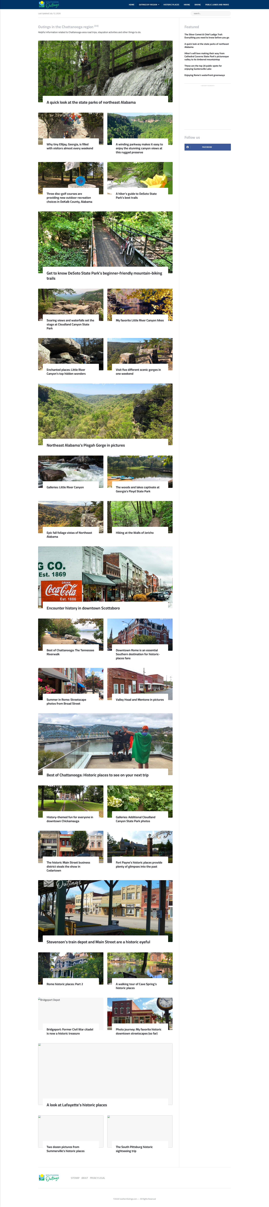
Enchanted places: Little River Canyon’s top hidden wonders (66, 371)
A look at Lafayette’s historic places (77, 1105)
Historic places (171, 4)
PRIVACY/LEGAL (97, 1178)
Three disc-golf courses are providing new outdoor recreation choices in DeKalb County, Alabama (70, 197)
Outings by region (148, 4)
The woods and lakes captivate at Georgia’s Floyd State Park (137, 489)
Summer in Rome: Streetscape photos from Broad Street (66, 701)
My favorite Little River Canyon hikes (140, 320)
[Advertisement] (208, 105)
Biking (198, 4)
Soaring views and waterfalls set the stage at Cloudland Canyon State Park (70, 324)
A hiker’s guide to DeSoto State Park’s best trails (136, 195)
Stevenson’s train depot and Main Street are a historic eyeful (98, 942)
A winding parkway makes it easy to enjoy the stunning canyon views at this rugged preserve (139, 148)
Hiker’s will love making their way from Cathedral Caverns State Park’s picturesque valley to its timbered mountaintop (207, 56)
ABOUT (84, 1178)
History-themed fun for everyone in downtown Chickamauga (70, 819)
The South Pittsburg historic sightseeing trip (134, 1149)
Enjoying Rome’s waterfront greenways (205, 75)
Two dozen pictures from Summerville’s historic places (65, 1149)
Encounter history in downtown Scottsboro (83, 608)
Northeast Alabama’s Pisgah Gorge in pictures (86, 445)
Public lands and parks (217, 4)
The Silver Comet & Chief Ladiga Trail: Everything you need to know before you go (207, 36)
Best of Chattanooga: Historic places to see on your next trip (98, 775)
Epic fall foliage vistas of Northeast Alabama (69, 534)
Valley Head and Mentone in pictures (140, 699)
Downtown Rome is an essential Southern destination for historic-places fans (138, 654)
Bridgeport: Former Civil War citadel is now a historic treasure (70, 1031)
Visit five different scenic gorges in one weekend (138, 371)
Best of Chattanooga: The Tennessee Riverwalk (70, 652)
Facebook (207, 147)
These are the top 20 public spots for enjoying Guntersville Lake (203, 67)
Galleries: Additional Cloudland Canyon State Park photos (135, 819)
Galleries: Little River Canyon (65, 487)
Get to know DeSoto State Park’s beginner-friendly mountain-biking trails (104, 275)
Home (131, 4)
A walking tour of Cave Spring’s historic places (136, 986)
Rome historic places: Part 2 (65, 984)
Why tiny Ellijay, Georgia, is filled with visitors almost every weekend (70, 146)
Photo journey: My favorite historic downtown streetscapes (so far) (138, 1031)
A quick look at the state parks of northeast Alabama (91, 102)
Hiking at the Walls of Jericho (135, 532)
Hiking (187, 4)
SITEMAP (75, 1178)
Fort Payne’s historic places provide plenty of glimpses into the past (139, 864)
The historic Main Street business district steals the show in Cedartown (68, 866)
